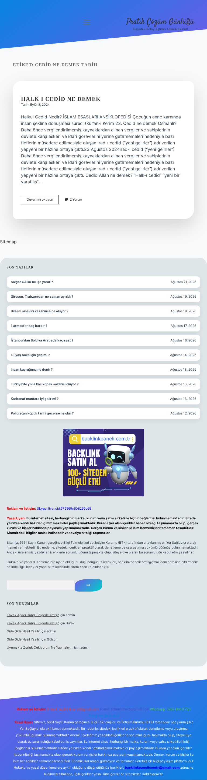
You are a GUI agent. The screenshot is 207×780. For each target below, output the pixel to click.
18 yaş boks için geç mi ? (30, 355)
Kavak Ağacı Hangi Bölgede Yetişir (33, 615)
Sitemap (8, 241)
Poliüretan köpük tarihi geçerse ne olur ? (42, 413)
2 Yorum (76, 199)
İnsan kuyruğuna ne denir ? (32, 369)
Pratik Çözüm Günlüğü (160, 21)
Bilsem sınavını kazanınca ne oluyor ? (39, 311)
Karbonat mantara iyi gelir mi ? (35, 399)
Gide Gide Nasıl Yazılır (23, 631)
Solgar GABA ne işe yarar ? (32, 282)
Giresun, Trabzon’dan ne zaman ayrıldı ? (42, 296)
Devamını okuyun (43, 200)
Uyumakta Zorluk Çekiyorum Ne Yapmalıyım (40, 647)
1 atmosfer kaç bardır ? (29, 326)
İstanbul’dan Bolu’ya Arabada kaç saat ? (42, 340)
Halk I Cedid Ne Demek (61, 99)
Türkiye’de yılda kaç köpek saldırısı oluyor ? (45, 384)
